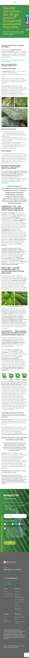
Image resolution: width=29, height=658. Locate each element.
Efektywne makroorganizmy (19, 596)
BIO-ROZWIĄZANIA (8, 594)
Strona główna (6, 31)
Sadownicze (8, 524)
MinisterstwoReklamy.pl (12, 647)
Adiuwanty (17, 606)
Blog (12, 31)
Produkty (6, 591)
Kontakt (17, 619)
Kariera (5, 619)
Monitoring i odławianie (18, 609)
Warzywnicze (23, 524)
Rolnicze (15, 524)
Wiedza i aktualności (20, 617)
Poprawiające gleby (20, 599)
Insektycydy (18, 591)
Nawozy (17, 604)
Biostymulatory (18, 602)
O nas (5, 617)
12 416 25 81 (10, 574)
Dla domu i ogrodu (8, 596)
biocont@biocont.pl (12, 578)
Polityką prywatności (19, 536)
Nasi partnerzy (7, 621)
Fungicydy (17, 594)
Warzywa (16, 31)
